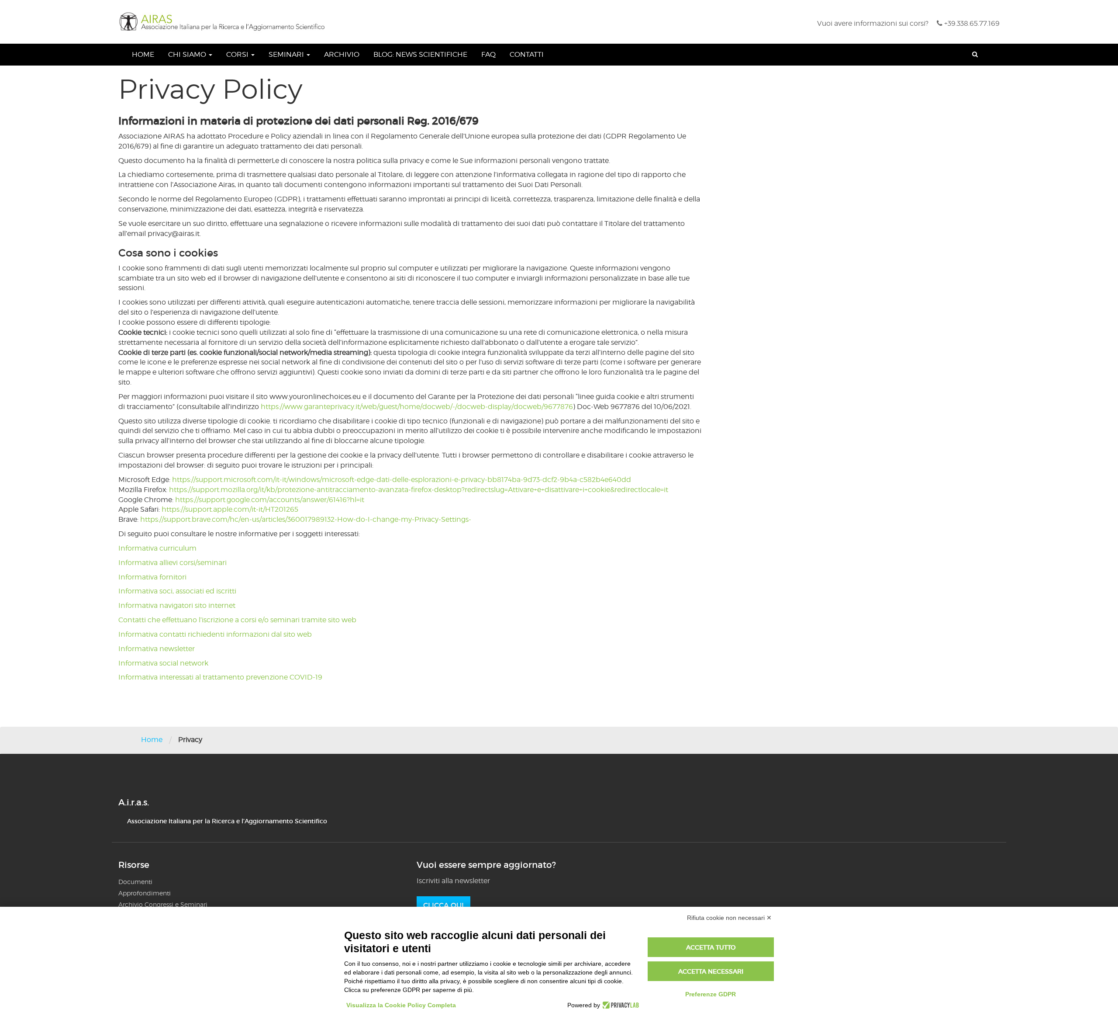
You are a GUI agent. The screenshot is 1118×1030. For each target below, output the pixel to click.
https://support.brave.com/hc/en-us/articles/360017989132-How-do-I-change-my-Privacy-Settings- (305, 519)
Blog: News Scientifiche (420, 54)
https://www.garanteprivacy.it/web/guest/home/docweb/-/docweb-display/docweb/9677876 (417, 406)
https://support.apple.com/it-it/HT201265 (230, 509)
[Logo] (224, 22)
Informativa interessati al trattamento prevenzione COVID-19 (220, 677)
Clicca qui (443, 905)
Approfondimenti (144, 893)
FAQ (488, 54)
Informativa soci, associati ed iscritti (177, 591)
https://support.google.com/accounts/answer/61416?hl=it (269, 500)
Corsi (238, 54)
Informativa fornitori (152, 577)
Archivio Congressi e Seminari (162, 904)
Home (143, 54)
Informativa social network (163, 663)
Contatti (527, 54)
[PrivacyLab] (619, 1005)
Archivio (341, 54)
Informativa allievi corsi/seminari (172, 562)
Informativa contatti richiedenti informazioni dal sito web (215, 634)
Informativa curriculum (157, 548)
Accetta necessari (710, 971)
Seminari (287, 54)
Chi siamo (188, 54)
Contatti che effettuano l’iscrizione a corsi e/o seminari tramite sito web (237, 620)
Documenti (135, 881)
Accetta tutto (710, 947)
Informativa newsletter (156, 649)
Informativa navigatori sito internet (176, 605)
